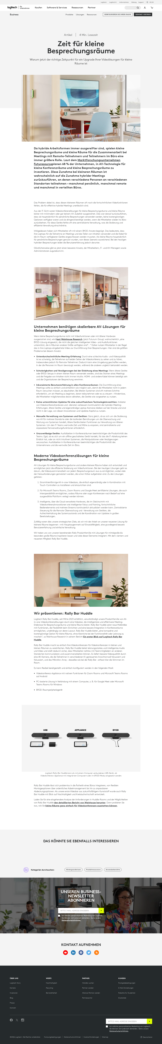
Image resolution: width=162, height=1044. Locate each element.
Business (14, 14)
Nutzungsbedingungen (52, 1037)
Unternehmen (124, 2)
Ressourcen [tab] (77, 7)
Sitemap (105, 1037)
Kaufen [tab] (38, 7)
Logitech (103, 2)
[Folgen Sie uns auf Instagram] (22, 1020)
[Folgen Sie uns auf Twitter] (17, 1020)
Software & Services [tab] (57, 7)
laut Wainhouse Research (69, 339)
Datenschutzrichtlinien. (71, 920)
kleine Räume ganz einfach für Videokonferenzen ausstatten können (81, 805)
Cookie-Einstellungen (91, 1037)
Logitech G (112, 2)
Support (141, 2)
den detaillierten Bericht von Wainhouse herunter (79, 802)
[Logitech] (20, 7)
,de (152, 2)
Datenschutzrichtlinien (118, 1031)
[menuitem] (69, 14)
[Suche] (133, 7)
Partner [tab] (92, 7)
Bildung (134, 2)
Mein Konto (145, 8)
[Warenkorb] (151, 7)
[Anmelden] (101, 910)
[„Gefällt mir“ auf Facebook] (11, 1020)
